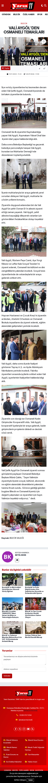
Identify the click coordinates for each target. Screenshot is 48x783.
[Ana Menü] (3, 6)
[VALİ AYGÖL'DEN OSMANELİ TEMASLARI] (24, 51)
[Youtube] (28, 729)
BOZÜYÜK (39, 770)
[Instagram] (24, 729)
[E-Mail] (17, 560)
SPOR (39, 14)
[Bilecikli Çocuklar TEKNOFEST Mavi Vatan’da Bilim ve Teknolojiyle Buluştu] (12, 604)
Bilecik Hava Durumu (35, 740)
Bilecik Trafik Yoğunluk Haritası (34, 749)
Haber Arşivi (32, 762)
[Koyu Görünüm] (42, 6)
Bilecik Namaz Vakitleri (10, 749)
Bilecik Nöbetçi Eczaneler (10, 741)
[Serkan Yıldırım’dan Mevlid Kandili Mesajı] (35, 628)
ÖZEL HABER (28, 14)
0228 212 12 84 (26, 715)
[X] (20, 729)
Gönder (7, 676)
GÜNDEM (6, 14)
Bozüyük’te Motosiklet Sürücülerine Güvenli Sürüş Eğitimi (11, 589)
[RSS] (32, 729)
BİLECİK (16, 14)
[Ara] (45, 6)
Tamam (30, 780)
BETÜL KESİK (20, 555)
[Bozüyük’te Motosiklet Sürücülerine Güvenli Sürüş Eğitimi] (12, 580)
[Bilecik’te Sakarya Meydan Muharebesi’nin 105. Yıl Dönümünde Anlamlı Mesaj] (12, 628)
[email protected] (30, 710)
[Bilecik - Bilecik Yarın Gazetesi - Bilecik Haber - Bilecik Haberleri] (22, 6)
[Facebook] (16, 729)
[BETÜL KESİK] (7, 557)
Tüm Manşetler (33, 754)
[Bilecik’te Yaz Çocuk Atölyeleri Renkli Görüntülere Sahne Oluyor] (35, 604)
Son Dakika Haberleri (14, 762)
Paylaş (7, 68)
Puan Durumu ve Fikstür (10, 756)
